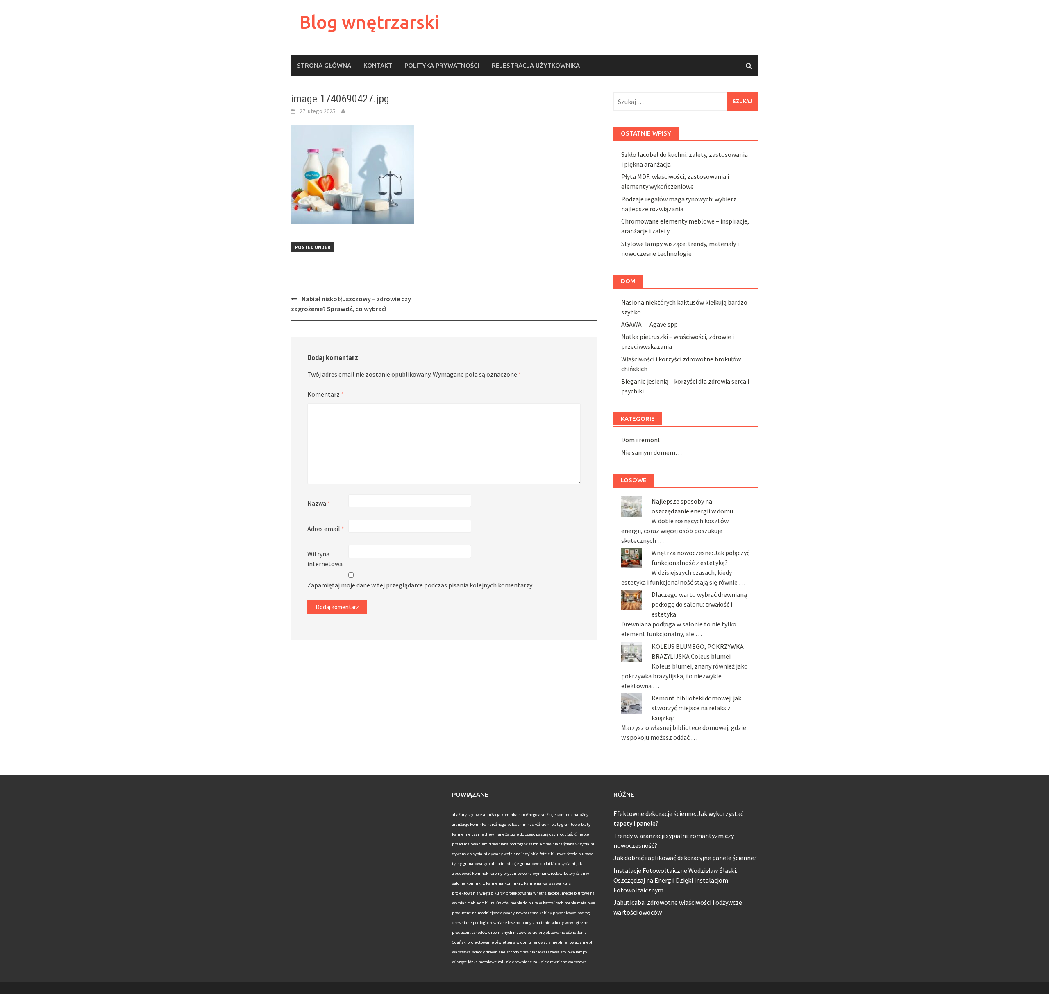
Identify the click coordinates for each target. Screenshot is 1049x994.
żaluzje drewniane (515, 962)
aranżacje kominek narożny (563, 814)
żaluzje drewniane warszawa (560, 962)
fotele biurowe (553, 853)
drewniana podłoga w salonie (515, 844)
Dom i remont (641, 440)
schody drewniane (488, 952)
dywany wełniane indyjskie (513, 853)
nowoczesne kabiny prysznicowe (546, 912)
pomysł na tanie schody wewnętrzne (554, 922)
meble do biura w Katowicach (537, 903)
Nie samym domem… (651, 452)
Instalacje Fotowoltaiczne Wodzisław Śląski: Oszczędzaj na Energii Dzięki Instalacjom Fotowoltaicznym (675, 880)
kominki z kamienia (484, 883)
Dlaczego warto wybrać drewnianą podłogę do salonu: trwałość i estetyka (699, 604)
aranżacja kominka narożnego (510, 814)
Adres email (325, 528)
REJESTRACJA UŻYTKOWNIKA (536, 65)
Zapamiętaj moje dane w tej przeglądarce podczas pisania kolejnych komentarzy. (420, 585)
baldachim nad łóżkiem (528, 824)
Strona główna (324, 65)
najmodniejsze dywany (493, 912)
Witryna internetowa (325, 559)
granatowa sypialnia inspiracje (491, 863)
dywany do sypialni (469, 853)
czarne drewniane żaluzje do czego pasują (510, 834)
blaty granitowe (565, 824)
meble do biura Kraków (488, 903)
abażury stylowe (467, 814)
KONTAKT (377, 65)
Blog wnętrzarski (369, 22)
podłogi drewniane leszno (496, 922)
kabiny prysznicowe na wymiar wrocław (526, 873)
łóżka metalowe (482, 962)
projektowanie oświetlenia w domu (499, 942)
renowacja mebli (547, 942)
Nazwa (318, 503)
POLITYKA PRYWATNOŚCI (441, 65)
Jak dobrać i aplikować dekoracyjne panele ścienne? (685, 858)
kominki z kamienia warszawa (532, 883)
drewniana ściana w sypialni (568, 844)
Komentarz (325, 394)
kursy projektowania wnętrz (520, 893)
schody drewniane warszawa (532, 952)
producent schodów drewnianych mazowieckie (494, 932)
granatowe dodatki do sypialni (547, 863)
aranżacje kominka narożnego (479, 824)
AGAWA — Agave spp (649, 324)
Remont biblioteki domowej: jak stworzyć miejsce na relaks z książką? (696, 708)
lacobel (554, 893)
